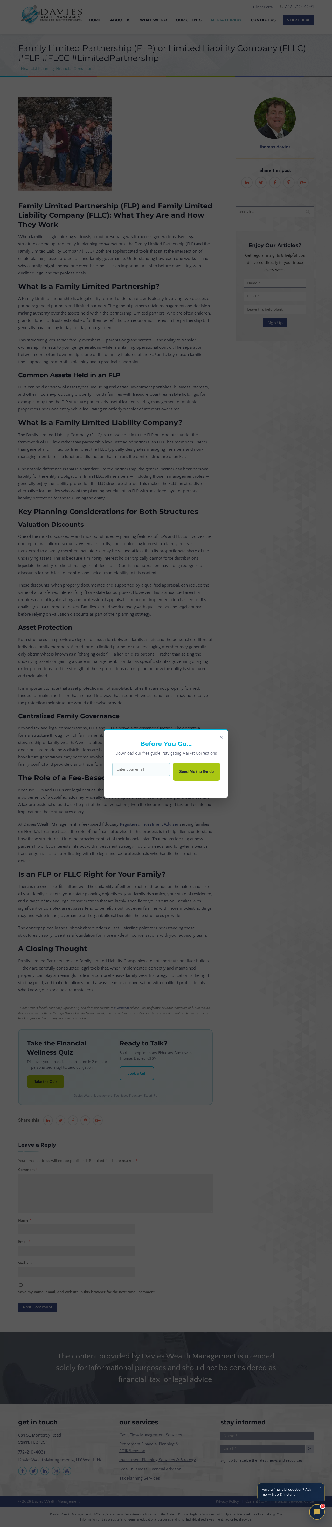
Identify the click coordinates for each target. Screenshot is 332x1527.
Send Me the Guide (196, 771)
